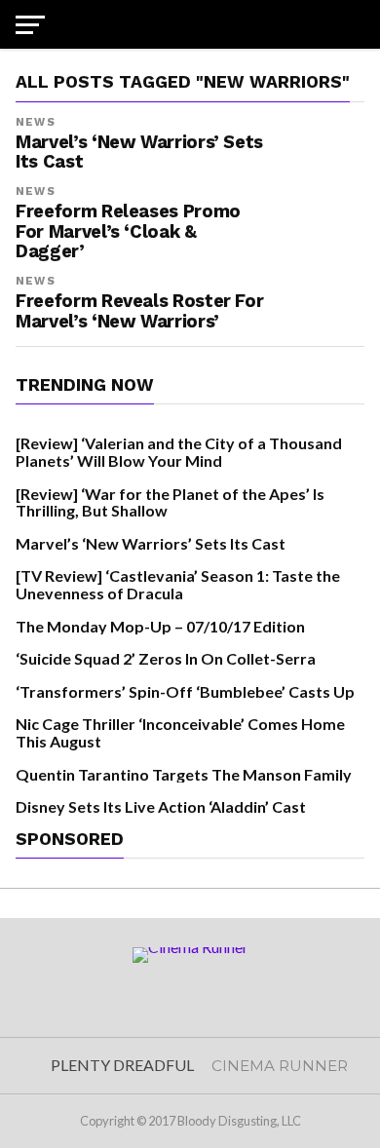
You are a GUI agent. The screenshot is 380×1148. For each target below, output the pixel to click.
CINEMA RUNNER (279, 1065)
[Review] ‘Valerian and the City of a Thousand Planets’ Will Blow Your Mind (179, 452)
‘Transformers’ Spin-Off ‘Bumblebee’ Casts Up (185, 691)
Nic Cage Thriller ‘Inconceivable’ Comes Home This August (180, 732)
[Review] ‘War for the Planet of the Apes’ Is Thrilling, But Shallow (170, 502)
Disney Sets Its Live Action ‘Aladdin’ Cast (161, 806)
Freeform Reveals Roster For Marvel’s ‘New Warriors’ (139, 310)
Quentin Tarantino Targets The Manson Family (184, 774)
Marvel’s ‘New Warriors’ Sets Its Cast (150, 543)
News (35, 122)
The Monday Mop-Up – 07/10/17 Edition (160, 626)
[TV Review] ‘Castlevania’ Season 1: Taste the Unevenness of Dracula (178, 584)
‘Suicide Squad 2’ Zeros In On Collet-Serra (166, 658)
